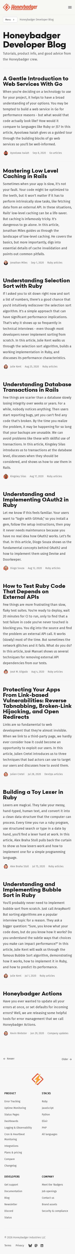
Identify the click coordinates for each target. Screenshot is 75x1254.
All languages (49, 1134)
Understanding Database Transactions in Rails (37, 387)
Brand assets (49, 1204)
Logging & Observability (18, 1127)
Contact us (48, 1197)
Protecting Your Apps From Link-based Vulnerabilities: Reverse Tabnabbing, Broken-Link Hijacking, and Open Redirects (37, 703)
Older (65, 1059)
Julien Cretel (17, 774)
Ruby (45, 1101)
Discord (8, 1211)
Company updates (58, 1033)
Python (46, 1114)
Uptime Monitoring (15, 1108)
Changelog (10, 1165)
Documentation (13, 1191)
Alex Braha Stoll (19, 866)
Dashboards (11, 1121)
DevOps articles (53, 774)
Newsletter (10, 1204)
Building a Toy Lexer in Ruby (33, 795)
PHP (44, 1127)
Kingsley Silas (18, 476)
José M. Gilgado (19, 671)
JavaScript (48, 1108)
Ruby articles (54, 262)
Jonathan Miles (18, 262)
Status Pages (11, 1114)
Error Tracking (12, 1101)
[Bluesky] (30, 1245)
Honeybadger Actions (32, 993)
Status (8, 1217)
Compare (9, 1159)
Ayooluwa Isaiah (19, 152)
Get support (11, 1184)
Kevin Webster (18, 1033)
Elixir (45, 1121)
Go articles (55, 152)
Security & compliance (55, 1211)
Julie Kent (15, 366)
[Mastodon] (36, 1245)
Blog (6, 1197)
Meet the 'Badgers (52, 1184)
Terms (7, 1245)
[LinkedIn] (42, 1245)
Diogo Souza (17, 568)
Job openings (49, 1191)
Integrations (11, 1146)
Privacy (20, 1245)
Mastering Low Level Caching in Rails (30, 173)
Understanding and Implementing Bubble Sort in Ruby (32, 889)
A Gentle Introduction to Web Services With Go (35, 81)
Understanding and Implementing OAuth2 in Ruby (36, 499)
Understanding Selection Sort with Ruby (36, 283)
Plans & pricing (13, 1152)
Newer (10, 1058)
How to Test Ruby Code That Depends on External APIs (34, 591)
